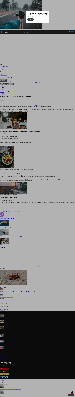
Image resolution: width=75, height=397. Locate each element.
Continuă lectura (37, 21)
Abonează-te (30, 19)
